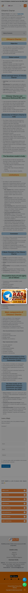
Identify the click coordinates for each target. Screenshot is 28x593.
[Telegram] (25, 580)
